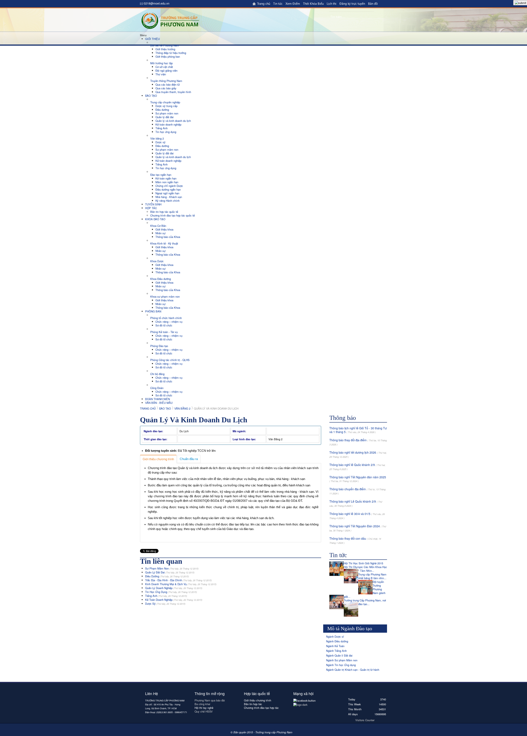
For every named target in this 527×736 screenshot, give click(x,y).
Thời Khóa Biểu (313, 3)
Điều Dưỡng (167, 576)
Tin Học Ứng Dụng (171, 592)
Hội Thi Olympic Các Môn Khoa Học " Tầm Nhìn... (365, 569)
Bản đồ (373, 3)
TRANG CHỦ (148, 408)
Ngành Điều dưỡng (337, 641)
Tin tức (277, 3)
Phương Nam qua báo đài (210, 700)
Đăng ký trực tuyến (352, 3)
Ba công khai (203, 704)
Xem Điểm (293, 3)
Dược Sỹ (165, 604)
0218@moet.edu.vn (156, 3)
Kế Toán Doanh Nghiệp (173, 600)
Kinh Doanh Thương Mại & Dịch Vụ (181, 584)
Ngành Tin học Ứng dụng (341, 665)
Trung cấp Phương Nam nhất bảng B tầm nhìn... (372, 576)
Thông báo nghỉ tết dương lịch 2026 (352, 452)
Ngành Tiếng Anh (336, 651)
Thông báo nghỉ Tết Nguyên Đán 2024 (354, 526)
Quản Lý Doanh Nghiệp (173, 588)
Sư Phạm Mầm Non (172, 568)
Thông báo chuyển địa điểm (347, 489)
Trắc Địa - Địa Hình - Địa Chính (178, 580)
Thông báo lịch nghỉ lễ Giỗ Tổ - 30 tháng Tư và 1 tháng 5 (358, 430)
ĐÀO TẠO (165, 408)
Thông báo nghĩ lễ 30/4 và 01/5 (349, 514)
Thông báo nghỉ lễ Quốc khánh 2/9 (352, 465)
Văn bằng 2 (182, 408)
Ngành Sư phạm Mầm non (341, 660)
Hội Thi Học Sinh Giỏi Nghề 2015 (363, 563)
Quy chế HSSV (204, 711)
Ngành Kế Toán (335, 646)
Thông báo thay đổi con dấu (347, 538)
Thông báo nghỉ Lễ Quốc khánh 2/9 (352, 501)
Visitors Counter (364, 720)
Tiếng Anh (166, 596)
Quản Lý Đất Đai (170, 572)
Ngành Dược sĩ (335, 636)
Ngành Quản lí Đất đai (339, 655)
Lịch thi (331, 3)
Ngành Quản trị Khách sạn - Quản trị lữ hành (352, 670)
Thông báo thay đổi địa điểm (348, 440)
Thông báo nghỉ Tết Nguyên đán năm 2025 (357, 477)
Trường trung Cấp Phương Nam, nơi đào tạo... (365, 602)
